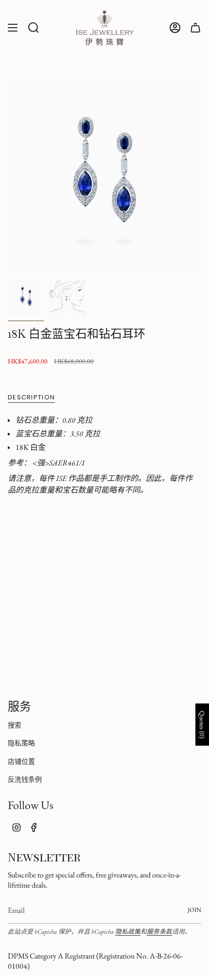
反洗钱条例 (25, 779)
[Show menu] (12, 27)
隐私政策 (127, 931)
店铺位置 (21, 761)
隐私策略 (21, 743)
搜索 (14, 725)
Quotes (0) (202, 724)
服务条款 (159, 931)
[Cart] (195, 27)
